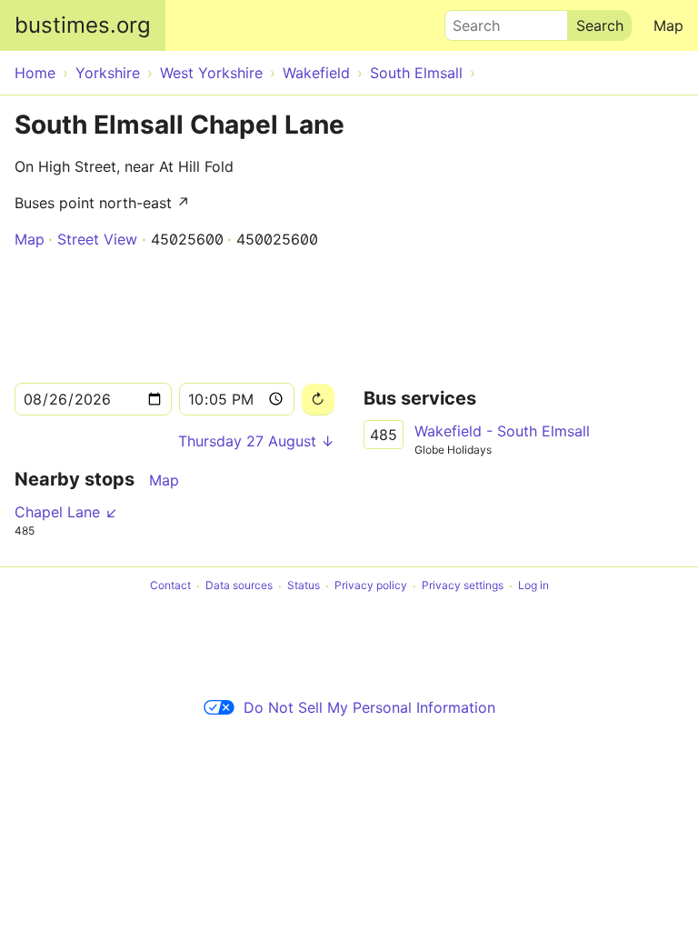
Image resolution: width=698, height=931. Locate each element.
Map (668, 25)
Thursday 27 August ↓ (256, 441)
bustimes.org (83, 25)
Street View (97, 239)
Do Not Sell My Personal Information (369, 707)
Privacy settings (463, 586)
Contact (170, 586)
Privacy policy (370, 586)
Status (303, 586)
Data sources (239, 586)
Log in (533, 586)
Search (468, 21)
